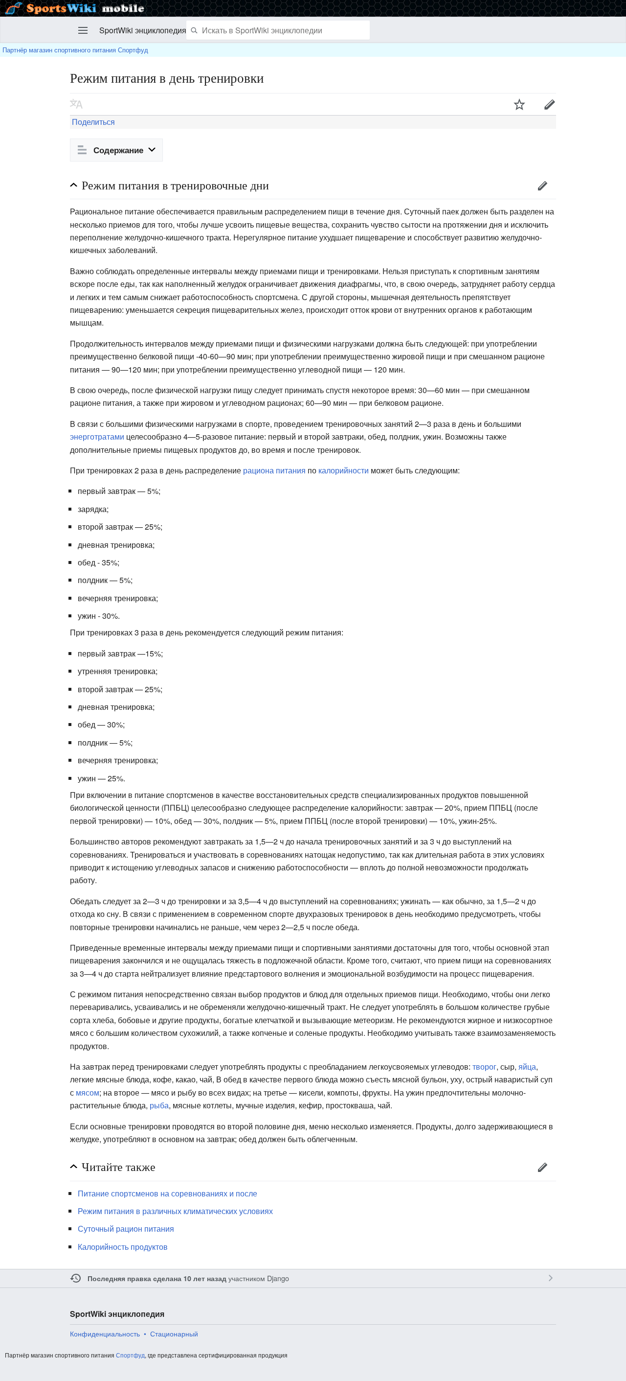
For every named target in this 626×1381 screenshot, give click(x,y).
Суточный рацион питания (126, 1228)
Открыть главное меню (83, 30)
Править (550, 104)
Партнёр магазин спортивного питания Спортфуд (75, 49)
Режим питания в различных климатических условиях (175, 1211)
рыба (159, 1105)
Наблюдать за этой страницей (519, 104)
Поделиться (92, 121)
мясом (87, 1092)
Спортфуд (130, 1355)
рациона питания (274, 470)
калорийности (343, 470)
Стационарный (174, 1333)
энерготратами (97, 436)
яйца (527, 1066)
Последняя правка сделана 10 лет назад (157, 1278)
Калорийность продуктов (123, 1246)
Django (278, 1278)
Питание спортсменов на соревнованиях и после (167, 1193)
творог (484, 1066)
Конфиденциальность (105, 1333)
